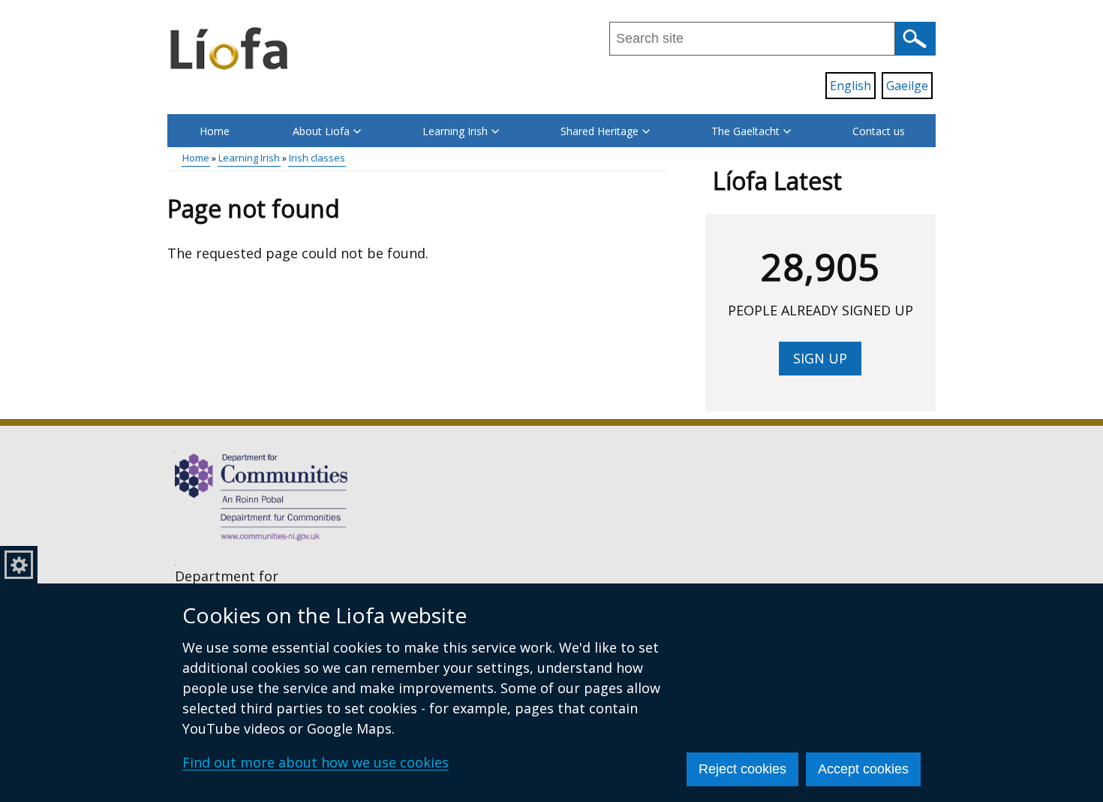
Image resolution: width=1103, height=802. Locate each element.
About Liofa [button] (321, 131)
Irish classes (317, 157)
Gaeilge (907, 85)
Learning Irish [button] (455, 131)
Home (215, 131)
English (850, 85)
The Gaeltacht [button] (745, 131)
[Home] (230, 47)
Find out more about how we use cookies (315, 762)
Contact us (878, 131)
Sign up (820, 358)
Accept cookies (863, 768)
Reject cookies (742, 768)
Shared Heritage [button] (600, 131)
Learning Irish (249, 157)
